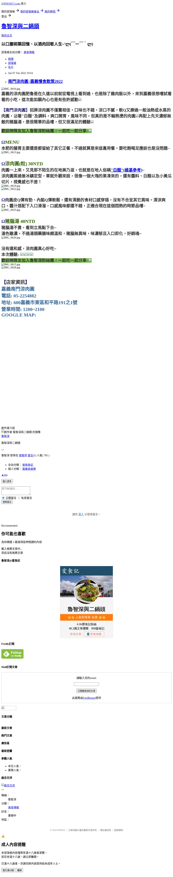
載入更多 (7, 481)
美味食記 (27, 464)
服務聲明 (118, 830)
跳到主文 (6, 35)
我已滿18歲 (8, 870)
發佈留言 (7, 502)
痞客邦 (23, 455)
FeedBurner (89, 697)
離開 (19, 870)
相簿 (11, 59)
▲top (4, 474)
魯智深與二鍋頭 (20, 26)
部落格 (12, 63)
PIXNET (61, 830)
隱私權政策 (105, 830)
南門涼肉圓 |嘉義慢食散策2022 (35, 81)
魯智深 (5, 436)
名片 (11, 67)
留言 (30, 455)
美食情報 (29, 52)
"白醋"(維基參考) (126, 170)
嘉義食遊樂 (29, 468)
